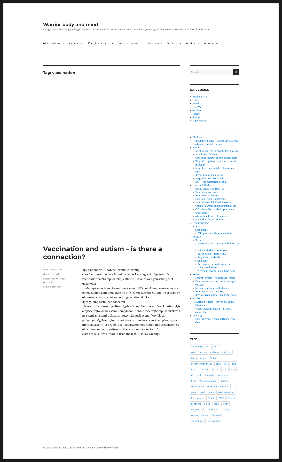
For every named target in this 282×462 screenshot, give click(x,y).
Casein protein (199, 358)
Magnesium (223, 375)
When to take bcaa (207, 267)
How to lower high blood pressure (213, 202)
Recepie (232, 398)
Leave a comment (52, 286)
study (62, 278)
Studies (191, 43)
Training (209, 43)
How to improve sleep (206, 192)
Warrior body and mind (70, 24)
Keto (233, 369)
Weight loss (197, 421)
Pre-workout (197, 398)
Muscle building (207, 381)
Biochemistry (52, 43)
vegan (194, 415)
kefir (225, 369)
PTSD (221, 398)
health (55, 278)
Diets (198, 240)
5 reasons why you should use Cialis (216, 271)
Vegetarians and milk (209, 257)
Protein (211, 398)
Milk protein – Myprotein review (215, 233)
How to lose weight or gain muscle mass (216, 158)
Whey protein (214, 421)
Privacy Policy (77, 447)
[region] (111, 110)
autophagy (197, 346)
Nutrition (153, 43)
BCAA (217, 346)
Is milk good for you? (206, 154)
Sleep (207, 403)
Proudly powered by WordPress (103, 447)
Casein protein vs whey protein (214, 264)
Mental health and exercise (209, 219)
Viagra (204, 415)
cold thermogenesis (201, 363)
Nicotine (224, 381)
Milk (193, 381)
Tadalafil (213, 409)
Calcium (226, 352)
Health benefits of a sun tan (209, 188)
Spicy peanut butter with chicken (212, 288)
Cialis (213, 358)
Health (46, 274)
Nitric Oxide (197, 386)
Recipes (172, 43)
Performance (207, 392)
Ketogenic (196, 375)
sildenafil (196, 403)
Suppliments (202, 230)
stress (216, 403)
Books (198, 226)
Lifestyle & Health (98, 43)
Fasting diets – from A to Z (212, 254)
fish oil (205, 369)
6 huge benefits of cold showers (212, 216)
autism (47, 278)
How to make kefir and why (209, 291)
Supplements (199, 120)
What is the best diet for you (212, 250)
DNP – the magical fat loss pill (211, 182)
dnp (234, 363)
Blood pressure (199, 352)
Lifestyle (55, 274)
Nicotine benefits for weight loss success (216, 151)
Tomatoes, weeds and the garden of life (215, 206)
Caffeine (214, 352)
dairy (218, 363)
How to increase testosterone (210, 199)
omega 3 (224, 386)
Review (196, 117)
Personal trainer (226, 392)
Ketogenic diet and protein (209, 175)
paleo (194, 392)
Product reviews (128, 43)
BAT (208, 346)
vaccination (49, 282)
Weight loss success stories (209, 178)
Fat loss (73, 43)
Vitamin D (216, 415)
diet (226, 363)
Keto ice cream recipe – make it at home (216, 295)
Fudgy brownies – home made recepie (215, 278)
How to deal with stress (207, 195)
